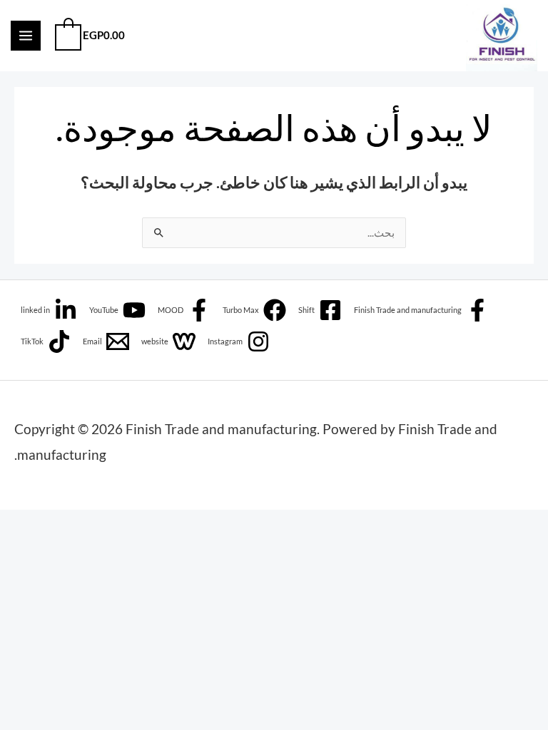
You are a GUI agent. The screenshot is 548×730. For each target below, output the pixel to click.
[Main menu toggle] (26, 36)
